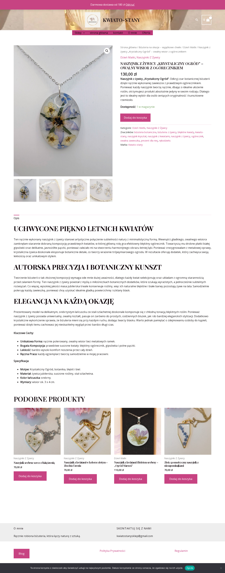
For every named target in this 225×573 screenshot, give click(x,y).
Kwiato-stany (121, 20)
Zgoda (189, 568)
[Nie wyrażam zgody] (221, 568)
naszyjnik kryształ (137, 136)
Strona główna (128, 47)
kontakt (118, 33)
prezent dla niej (149, 140)
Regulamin (181, 551)
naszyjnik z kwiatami (159, 136)
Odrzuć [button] (130, 4)
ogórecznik (197, 136)
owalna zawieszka (130, 140)
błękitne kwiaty (186, 132)
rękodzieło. (165, 140)
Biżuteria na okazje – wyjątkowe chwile (160, 47)
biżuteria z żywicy (167, 132)
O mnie (132, 33)
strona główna (99, 33)
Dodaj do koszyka (135, 117)
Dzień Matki (189, 47)
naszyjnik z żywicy (180, 136)
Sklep (78, 33)
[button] (196, 20)
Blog (22, 553)
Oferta (146, 33)
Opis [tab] (16, 218)
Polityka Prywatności (112, 551)
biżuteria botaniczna (145, 132)
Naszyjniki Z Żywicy (148, 57)
